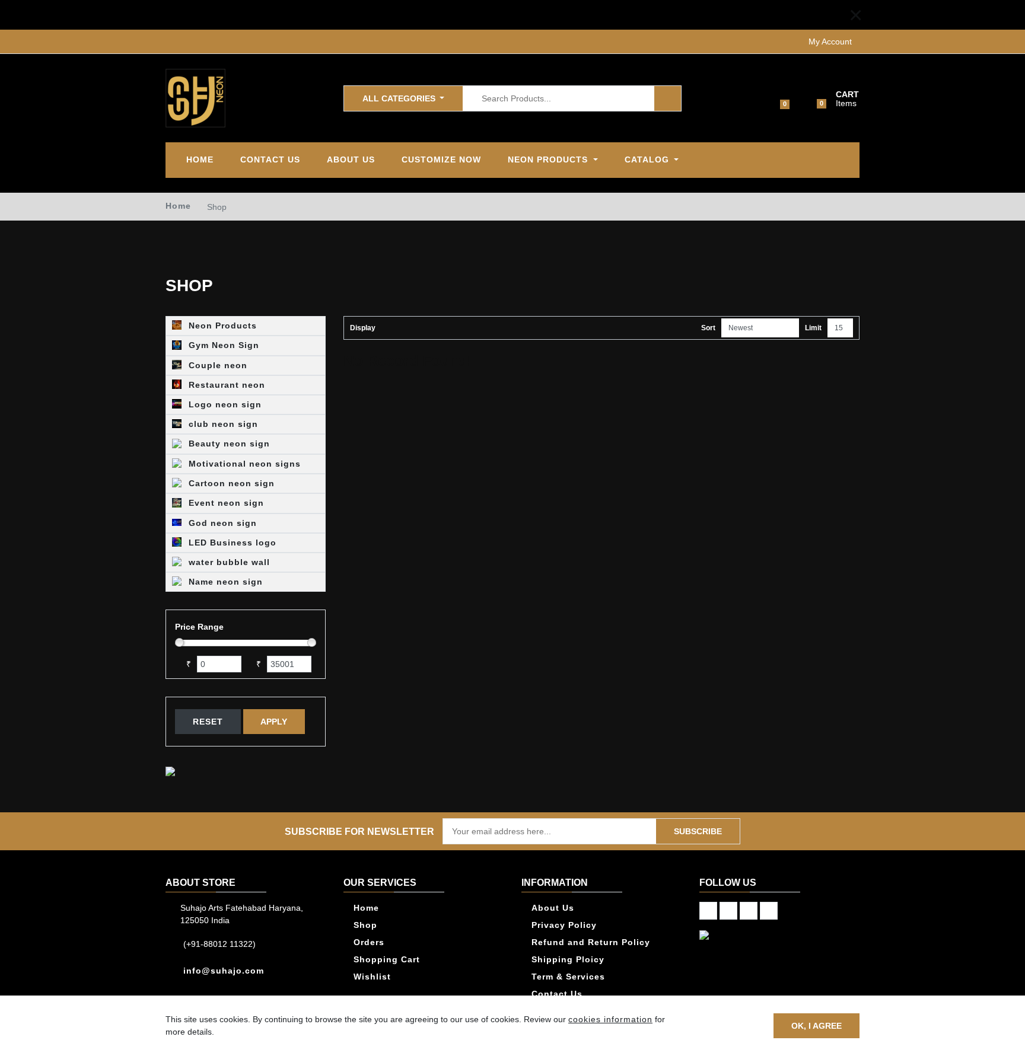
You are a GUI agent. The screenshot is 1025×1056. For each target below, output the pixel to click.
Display (362, 328)
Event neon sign (225, 503)
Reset (208, 721)
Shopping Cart (387, 959)
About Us (552, 908)
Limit (813, 328)
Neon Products (221, 325)
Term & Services (568, 976)
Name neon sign (224, 581)
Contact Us (270, 159)
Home (200, 159)
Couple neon (216, 365)
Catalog (648, 159)
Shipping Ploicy (567, 959)
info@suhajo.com (223, 970)
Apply (273, 721)
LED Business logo (231, 542)
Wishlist (372, 976)
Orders (369, 942)
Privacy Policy (564, 925)
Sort (708, 328)
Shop (365, 925)
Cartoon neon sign (230, 483)
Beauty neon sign (228, 443)
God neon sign (221, 523)
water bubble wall (228, 562)
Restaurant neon (225, 385)
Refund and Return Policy (590, 942)
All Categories (400, 98)
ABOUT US (351, 159)
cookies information (610, 1019)
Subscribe (698, 831)
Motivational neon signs (243, 463)
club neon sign (222, 424)
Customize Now (441, 159)
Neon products (549, 159)
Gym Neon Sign (222, 345)
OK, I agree (816, 1025)
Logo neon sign (224, 404)
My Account (830, 41)
